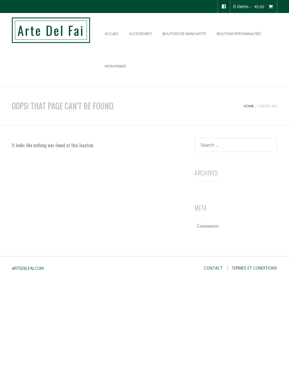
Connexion (208, 226)
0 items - (248, 6)
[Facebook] (224, 6)
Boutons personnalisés (239, 34)
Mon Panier (115, 66)
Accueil (112, 34)
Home (249, 106)
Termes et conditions (254, 268)
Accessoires (140, 34)
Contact (213, 268)
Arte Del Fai (50, 30)
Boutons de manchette (184, 34)
